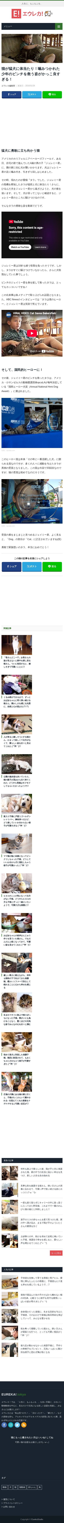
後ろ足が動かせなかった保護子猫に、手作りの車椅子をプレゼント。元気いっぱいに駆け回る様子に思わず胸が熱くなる (41, 1348)
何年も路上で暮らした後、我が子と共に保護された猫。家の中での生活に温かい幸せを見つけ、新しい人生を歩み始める (41, 1172)
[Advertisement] (35, 122)
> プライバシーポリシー (12, 1503)
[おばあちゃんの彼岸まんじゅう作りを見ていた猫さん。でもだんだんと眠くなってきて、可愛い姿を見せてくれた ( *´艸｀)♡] (16, 923)
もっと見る (56, 1253)
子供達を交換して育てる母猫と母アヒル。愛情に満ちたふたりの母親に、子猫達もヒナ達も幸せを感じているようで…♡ (41, 1281)
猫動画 (22, 1487)
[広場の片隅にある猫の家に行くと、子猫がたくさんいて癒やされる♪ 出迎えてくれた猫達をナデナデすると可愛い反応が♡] (16, 1082)
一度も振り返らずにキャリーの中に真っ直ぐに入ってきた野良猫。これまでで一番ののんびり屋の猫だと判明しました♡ (41, 1205)
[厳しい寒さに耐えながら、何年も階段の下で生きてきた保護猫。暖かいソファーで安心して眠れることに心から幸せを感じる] (16, 963)
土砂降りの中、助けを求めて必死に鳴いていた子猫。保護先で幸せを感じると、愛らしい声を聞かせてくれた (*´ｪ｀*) (41, 1239)
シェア (11, 94)
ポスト (31, 94)
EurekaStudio (37, 1519)
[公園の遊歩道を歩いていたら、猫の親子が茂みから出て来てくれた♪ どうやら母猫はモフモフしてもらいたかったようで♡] (16, 764)
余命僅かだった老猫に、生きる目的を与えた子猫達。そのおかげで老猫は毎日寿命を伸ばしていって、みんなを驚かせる (41, 1315)
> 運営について (8, 1499)
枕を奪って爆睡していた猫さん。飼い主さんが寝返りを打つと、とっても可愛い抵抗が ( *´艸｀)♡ (41, 1331)
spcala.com (10, 450)
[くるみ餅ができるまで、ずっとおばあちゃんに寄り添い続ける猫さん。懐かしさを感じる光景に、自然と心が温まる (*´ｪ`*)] (16, 685)
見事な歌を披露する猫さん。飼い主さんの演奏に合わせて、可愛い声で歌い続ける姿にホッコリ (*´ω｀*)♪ (41, 1189)
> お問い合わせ (8, 1507)
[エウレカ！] (32, 13)
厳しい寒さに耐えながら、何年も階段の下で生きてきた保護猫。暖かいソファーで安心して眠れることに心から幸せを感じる (17, 981)
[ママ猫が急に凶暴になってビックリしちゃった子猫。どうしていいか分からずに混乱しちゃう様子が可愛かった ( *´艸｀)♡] (16, 843)
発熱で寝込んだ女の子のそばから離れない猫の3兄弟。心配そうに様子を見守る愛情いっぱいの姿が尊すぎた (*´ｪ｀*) (41, 1298)
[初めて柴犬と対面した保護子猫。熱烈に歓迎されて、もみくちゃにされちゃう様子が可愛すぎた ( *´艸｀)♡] (16, 1042)
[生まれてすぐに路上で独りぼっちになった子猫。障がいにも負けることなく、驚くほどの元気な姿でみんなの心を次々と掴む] (16, 1002)
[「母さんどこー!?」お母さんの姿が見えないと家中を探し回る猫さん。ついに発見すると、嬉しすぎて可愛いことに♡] (16, 645)
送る (53, 94)
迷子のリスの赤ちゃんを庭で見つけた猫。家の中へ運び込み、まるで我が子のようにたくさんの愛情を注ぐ (41, 1222)
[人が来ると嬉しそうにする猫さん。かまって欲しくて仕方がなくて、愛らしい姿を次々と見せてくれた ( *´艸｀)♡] (16, 724)
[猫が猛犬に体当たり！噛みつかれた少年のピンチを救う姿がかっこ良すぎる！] (32, 49)
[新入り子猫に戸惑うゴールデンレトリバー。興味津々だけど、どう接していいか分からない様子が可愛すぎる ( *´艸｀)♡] (16, 804)
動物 (5, 1487)
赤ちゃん (32, 1487)
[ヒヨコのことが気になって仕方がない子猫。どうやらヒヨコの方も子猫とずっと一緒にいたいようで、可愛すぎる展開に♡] (16, 883)
